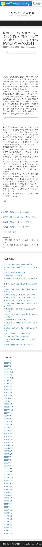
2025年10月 (8, 378)
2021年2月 (8, 525)
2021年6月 (8, 513)
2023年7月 (8, 457)
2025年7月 (8, 386)
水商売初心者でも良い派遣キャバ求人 (18, 264)
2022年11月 (8, 480)
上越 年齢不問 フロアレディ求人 (17, 333)
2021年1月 (8, 528)
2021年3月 (8, 522)
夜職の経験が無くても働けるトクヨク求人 (19, 295)
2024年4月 (8, 431)
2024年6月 (8, 425)
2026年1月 (8, 369)
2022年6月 (8, 495)
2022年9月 (8, 486)
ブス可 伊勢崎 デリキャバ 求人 (15, 320)
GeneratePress (35, 544)
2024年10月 (8, 413)
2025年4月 (8, 395)
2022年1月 (8, 510)
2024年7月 (8, 422)
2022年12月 (8, 478)
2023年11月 (8, 445)
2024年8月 (8, 419)
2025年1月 (8, 404)
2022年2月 (8, 507)
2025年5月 (8, 392)
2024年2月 (8, 436)
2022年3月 (8, 504)
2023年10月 (8, 448)
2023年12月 (8, 442)
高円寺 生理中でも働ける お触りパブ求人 (19, 217)
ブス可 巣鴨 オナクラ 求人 (14, 275)
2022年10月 (8, 483)
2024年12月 (8, 407)
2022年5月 (8, 498)
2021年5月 (8, 516)
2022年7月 (8, 492)
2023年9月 (8, 451)
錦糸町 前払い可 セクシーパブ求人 (17, 222)
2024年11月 (8, 410)
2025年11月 (8, 375)
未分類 (7, 238)
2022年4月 (8, 501)
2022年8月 (8, 489)
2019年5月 (8, 533)
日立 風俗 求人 (9, 232)
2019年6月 (8, 530)
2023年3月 (8, 469)
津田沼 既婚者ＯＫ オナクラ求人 (16, 212)
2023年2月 (8, 472)
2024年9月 (8, 416)
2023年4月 (8, 466)
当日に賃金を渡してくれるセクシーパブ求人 (20, 298)
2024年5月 (8, 428)
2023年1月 (8, 475)
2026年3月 (8, 363)
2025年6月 (8, 389)
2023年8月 (8, 454)
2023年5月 (8, 463)
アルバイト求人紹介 (21, 13)
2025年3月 (8, 398)
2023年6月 (8, 460)
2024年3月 (8, 433)
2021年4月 (8, 519)
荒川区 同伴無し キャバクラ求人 (16, 227)
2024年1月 (8, 439)
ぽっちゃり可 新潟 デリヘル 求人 (16, 336)
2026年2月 (8, 366)
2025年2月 (8, 401)
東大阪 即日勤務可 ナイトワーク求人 (19, 345)
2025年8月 (8, 384)
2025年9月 (8, 381)
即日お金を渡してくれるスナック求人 (18, 301)
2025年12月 (8, 372)
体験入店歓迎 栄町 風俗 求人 (14, 273)
